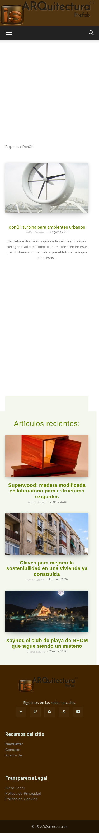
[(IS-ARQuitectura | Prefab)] (49, 13)
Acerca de (13, 755)
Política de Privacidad (23, 793)
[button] (9, 33)
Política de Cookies (21, 799)
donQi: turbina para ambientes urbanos (47, 227)
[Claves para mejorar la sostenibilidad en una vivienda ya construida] (46, 534)
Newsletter (14, 744)
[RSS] (49, 712)
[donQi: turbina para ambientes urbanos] (46, 188)
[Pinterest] (35, 712)
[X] (64, 712)
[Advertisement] (49, 92)
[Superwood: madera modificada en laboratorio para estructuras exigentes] (46, 456)
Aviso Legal (15, 788)
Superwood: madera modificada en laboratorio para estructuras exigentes (47, 491)
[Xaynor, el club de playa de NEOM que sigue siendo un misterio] (46, 611)
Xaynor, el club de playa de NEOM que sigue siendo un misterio (47, 643)
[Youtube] (78, 712)
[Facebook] (21, 712)
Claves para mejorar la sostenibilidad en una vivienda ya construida (47, 568)
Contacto (12, 749)
